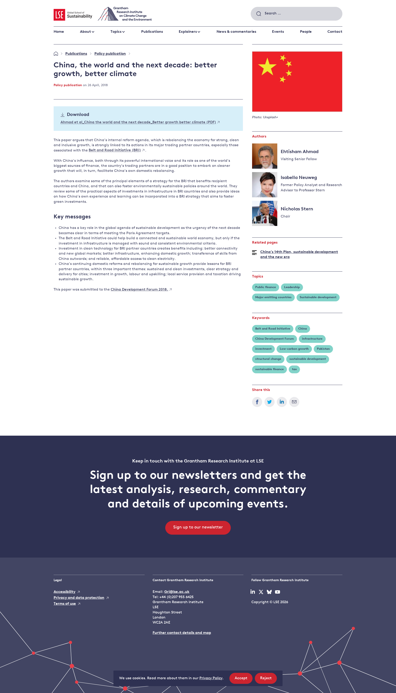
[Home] (56, 54)
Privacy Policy (211, 678)
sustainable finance (269, 369)
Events (278, 32)
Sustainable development (318, 297)
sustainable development (307, 359)
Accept (244, 680)
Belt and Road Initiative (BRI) (115, 150)
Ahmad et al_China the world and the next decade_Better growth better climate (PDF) (138, 122)
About (85, 32)
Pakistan (323, 348)
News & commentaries (236, 32)
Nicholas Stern (297, 209)
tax (294, 369)
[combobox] (296, 14)
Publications (152, 32)
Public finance (265, 287)
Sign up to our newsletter (198, 527)
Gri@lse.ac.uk (177, 592)
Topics (115, 32)
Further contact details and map (182, 633)
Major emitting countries (273, 297)
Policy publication (110, 54)
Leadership (292, 287)
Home (59, 32)
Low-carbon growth (294, 348)
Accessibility (64, 592)
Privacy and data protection (79, 598)
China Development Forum (274, 338)
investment (263, 348)
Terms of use (65, 604)
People (306, 32)
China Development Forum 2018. (139, 290)
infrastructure (312, 338)
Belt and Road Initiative (272, 328)
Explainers (188, 32)
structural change (268, 359)
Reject (268, 680)
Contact (334, 32)
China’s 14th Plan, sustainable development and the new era (299, 254)
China (302, 328)
